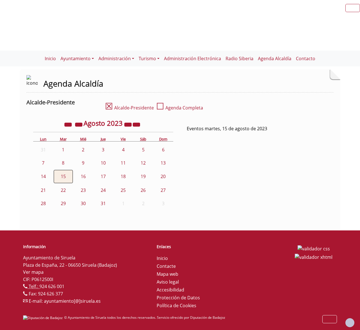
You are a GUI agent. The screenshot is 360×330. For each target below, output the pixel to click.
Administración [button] (114, 58)
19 (143, 176)
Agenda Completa (179, 108)
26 (143, 190)
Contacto (305, 58)
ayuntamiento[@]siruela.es (72, 301)
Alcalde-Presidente (129, 108)
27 (163, 190)
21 (43, 190)
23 (83, 190)
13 (163, 163)
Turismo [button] (147, 58)
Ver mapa (33, 272)
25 (123, 190)
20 (163, 176)
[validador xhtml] (313, 256)
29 (63, 203)
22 (63, 190)
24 (103, 190)
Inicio (50, 58)
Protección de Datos (178, 298)
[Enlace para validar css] (314, 248)
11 (123, 163)
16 (83, 176)
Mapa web (167, 274)
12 (143, 163)
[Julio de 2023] (79, 124)
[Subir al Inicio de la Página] (349, 322)
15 (63, 176)
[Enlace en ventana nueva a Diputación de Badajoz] (43, 317)
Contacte (166, 266)
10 (103, 163)
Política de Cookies (176, 305)
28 (43, 203)
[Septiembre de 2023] (136, 124)
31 (103, 203)
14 (43, 176)
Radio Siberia (239, 58)
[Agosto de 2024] (128, 124)
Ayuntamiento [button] (75, 58)
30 (83, 203)
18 (123, 176)
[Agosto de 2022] (68, 124)
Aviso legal (168, 282)
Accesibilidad (170, 290)
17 (103, 176)
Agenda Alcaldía (274, 58)
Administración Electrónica (192, 58)
